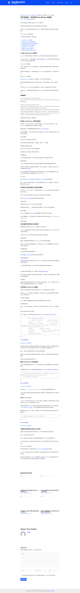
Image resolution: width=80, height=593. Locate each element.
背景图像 (28, 168)
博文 (24, 15)
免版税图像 (24, 260)
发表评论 (33, 19)
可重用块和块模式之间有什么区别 (28, 50)
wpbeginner (28, 15)
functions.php (42, 314)
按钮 (55, 82)
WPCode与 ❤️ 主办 (24, 339)
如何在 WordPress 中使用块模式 (28, 41)
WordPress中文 (18, 2)
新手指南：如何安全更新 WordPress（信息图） (29, 511)
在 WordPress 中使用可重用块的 (43, 449)
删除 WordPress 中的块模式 (27, 48)
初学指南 (34, 15)
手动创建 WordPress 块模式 (27, 46)
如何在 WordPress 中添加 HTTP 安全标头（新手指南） (50, 511)
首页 (21, 15)
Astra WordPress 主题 (49, 590)
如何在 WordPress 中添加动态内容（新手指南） (50, 491)
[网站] (54, 570)
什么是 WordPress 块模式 (26, 40)
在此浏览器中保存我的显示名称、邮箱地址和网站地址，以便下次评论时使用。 (39, 575)
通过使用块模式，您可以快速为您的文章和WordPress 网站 (33, 179)
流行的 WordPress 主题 (25, 79)
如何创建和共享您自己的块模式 (28, 45)
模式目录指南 (45, 271)
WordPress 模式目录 (28, 198)
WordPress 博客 (32, 213)
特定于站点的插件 (51, 314)
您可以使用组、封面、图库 (26, 254)
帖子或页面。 (46, 128)
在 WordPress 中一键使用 (25, 343)
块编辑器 (43, 59)
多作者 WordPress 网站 (27, 407)
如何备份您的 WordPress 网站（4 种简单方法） (29, 491)
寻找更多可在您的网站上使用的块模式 (29, 43)
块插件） (45, 457)
